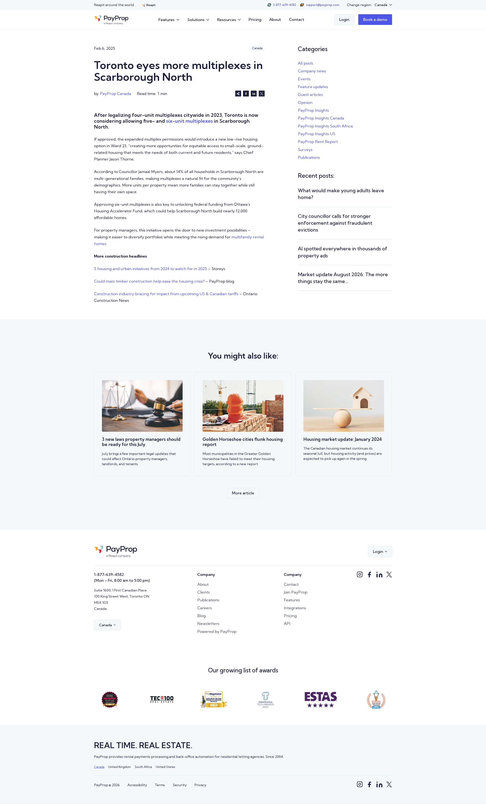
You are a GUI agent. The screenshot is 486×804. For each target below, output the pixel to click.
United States (165, 767)
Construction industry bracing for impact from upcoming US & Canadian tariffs (166, 293)
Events (304, 79)
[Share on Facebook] (246, 93)
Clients (203, 592)
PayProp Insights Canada (321, 118)
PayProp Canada (115, 93)
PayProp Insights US (316, 133)
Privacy (200, 785)
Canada (99, 767)
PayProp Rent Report (318, 141)
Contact (296, 19)
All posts (305, 63)
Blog (201, 615)
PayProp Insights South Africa (325, 126)
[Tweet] (262, 93)
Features (292, 600)
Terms (160, 785)
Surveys (305, 149)
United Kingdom (119, 767)
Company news (312, 71)
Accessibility (137, 785)
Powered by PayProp (216, 631)
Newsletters (208, 623)
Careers (204, 608)
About (275, 19)
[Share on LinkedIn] (254, 93)
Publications (309, 157)
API (287, 623)
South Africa (143, 767)
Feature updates (313, 86)
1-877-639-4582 (109, 574)
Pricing (255, 19)
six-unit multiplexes (189, 121)
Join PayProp (295, 592)
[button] (383, 5)
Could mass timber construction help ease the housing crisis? (149, 281)
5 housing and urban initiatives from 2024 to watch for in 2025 (150, 268)
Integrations (295, 608)
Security (180, 785)
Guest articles (310, 94)
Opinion (305, 102)
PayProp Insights (313, 110)
